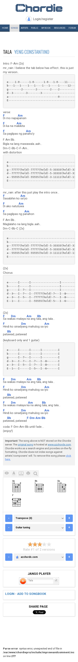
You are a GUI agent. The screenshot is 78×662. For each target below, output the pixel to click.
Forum (72, 28)
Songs (14, 28)
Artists (24, 28)
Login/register (43, 19)
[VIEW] (6, 473)
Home (5, 28)
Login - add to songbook (25, 594)
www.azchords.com (59, 444)
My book (45, 28)
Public (34, 28)
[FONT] (13, 473)
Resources (59, 28)
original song (25, 444)
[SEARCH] (35, 473)
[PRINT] (28, 473)
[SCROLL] (21, 473)
